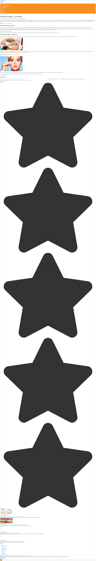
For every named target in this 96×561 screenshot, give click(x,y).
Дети (2, 9)
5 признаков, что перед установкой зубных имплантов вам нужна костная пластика (12, 516)
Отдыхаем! (3, 11)
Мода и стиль (4, 6)
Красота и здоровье (5, 7)
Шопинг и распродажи (5, 554)
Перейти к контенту (3, 0)
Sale (2, 8)
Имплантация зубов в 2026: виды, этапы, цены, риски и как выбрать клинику (11, 541)
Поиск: (1, 2)
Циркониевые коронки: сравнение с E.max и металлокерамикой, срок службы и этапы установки (14, 524)
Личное (3, 550)
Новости (3, 10)
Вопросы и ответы (4, 546)
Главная (2, 14)
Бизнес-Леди (4, 545)
